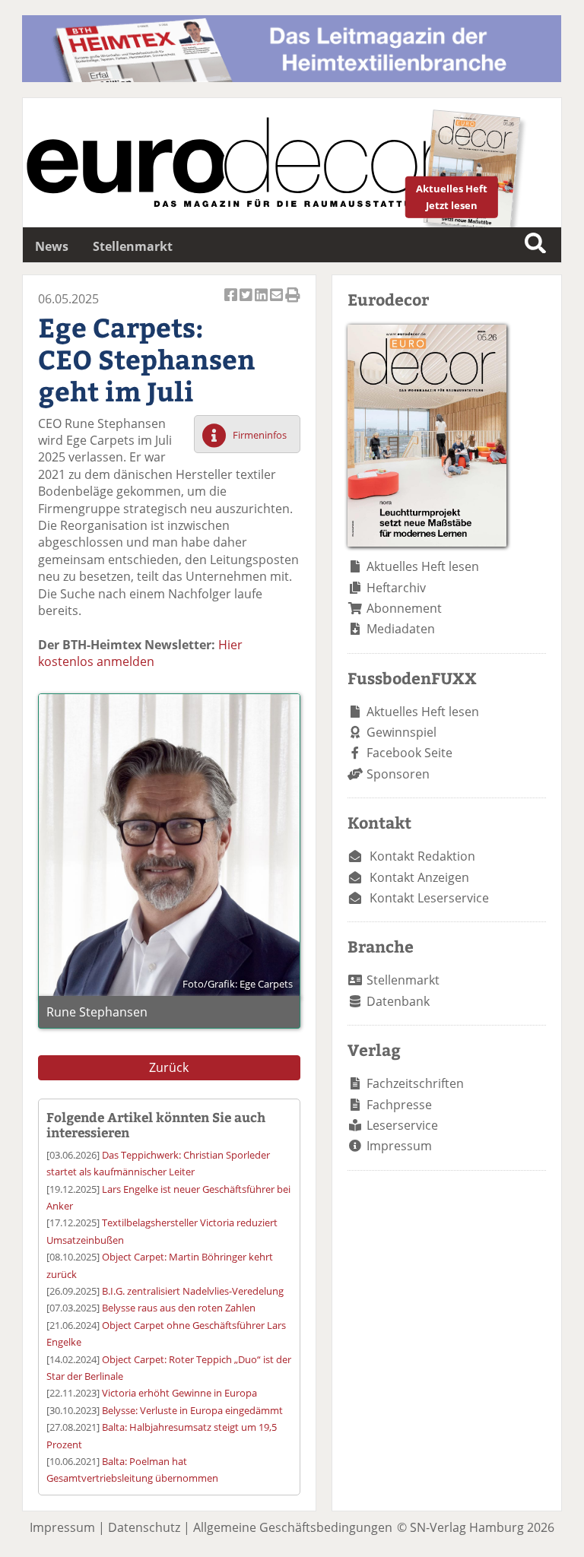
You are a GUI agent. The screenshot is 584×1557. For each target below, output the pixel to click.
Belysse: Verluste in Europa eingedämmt (192, 1410)
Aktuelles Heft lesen (423, 566)
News (51, 246)
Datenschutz (144, 1527)
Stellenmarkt (133, 246)
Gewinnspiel (401, 732)
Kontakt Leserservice (429, 897)
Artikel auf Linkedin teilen (262, 303)
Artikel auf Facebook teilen (232, 303)
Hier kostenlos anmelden (140, 653)
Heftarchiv (396, 587)
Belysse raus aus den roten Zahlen (179, 1307)
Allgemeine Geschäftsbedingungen (292, 1527)
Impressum (399, 1145)
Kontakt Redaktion (422, 856)
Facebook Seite (409, 752)
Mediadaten (401, 628)
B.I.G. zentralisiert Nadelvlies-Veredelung (193, 1291)
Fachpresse (399, 1104)
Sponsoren (398, 774)
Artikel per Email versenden (277, 303)
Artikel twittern (247, 303)
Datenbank (398, 1001)
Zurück (169, 1067)
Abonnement (404, 608)
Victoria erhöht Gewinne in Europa (179, 1393)
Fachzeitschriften (415, 1083)
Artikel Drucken (292, 303)
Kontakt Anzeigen (419, 877)
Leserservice (402, 1125)
